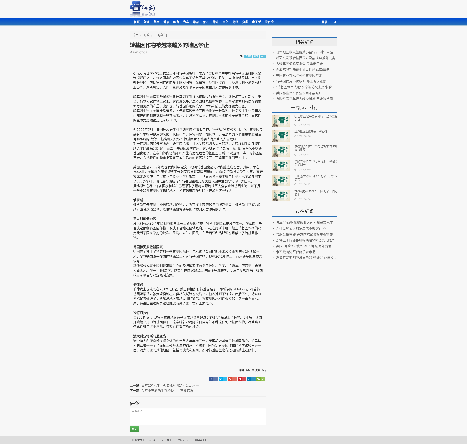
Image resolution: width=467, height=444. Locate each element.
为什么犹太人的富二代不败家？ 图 (301, 228)
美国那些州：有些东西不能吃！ (299, 93)
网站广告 (184, 440)
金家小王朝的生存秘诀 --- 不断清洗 (167, 391)
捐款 (152, 440)
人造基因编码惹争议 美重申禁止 (299, 64)
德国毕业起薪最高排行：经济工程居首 (315, 118)
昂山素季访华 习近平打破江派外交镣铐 (315, 177)
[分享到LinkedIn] (251, 379)
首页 (137, 22)
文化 (225, 22)
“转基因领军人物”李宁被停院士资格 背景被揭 (306, 87)
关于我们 (166, 440)
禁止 (263, 56)
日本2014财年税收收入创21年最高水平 (170, 385)
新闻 (147, 22)
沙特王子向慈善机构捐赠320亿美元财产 (305, 240)
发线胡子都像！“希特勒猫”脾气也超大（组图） (315, 147)
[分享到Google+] (232, 379)
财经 (235, 22)
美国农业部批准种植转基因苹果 (299, 75)
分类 (245, 22)
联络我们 (138, 440)
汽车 (186, 22)
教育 (176, 22)
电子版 (256, 22)
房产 (206, 22)
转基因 (248, 56)
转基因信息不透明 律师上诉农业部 (301, 81)
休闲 (216, 22)
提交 (134, 429)
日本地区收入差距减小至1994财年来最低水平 (306, 52)
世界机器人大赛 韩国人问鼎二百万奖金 (315, 192)
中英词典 (201, 440)
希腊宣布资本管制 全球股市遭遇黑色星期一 (315, 162)
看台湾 (269, 22)
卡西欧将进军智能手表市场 (295, 252)
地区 (256, 56)
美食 (156, 22)
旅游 (196, 22)
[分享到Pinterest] (242, 379)
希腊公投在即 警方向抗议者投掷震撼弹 (304, 234)
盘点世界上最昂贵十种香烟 (310, 131)
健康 (166, 22)
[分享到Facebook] (213, 379)
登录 (324, 22)
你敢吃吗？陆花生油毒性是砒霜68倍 (302, 70)
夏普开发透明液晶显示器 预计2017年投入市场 (306, 258)
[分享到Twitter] (223, 379)
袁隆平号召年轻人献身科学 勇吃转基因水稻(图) (306, 99)
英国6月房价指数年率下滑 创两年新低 (303, 246)
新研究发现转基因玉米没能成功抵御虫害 (305, 58)
